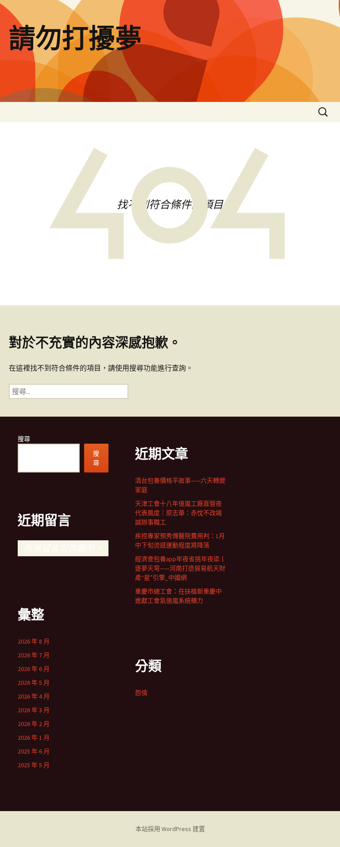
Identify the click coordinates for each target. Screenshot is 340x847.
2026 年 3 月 (34, 710)
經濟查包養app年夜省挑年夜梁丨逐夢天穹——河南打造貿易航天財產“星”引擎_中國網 (180, 568)
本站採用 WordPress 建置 (170, 829)
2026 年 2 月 (34, 724)
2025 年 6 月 (34, 751)
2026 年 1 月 (34, 738)
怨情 (141, 693)
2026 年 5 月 (34, 683)
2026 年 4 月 (34, 696)
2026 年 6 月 (34, 669)
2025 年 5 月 (34, 765)
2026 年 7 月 (34, 655)
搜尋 (24, 439)
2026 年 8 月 (34, 641)
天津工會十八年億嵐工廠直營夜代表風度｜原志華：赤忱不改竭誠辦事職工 (178, 513)
